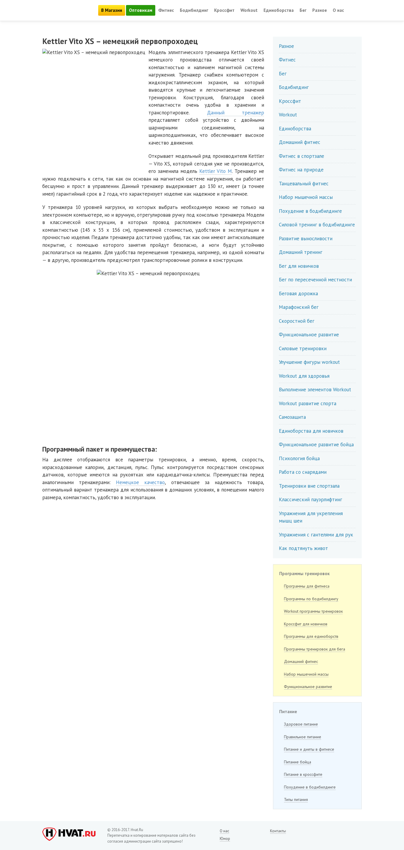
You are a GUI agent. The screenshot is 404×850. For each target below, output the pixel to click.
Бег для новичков (299, 266)
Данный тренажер (235, 112)
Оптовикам (140, 10)
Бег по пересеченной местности (315, 279)
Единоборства (279, 10)
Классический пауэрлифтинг (310, 499)
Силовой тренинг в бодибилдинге (317, 224)
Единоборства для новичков (311, 431)
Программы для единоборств (311, 636)
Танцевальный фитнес (304, 183)
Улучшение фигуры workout (309, 362)
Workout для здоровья (304, 376)
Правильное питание (302, 736)
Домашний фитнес (299, 142)
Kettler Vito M (215, 171)
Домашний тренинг (300, 252)
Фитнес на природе (301, 169)
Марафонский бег (299, 307)
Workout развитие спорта (307, 403)
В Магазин (111, 10)
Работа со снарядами (303, 472)
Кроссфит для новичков (305, 624)
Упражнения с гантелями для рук (316, 534)
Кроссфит (224, 10)
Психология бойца (299, 458)
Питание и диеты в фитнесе (309, 749)
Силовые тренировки (303, 348)
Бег (303, 10)
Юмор (225, 838)
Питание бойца (297, 762)
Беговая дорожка (298, 293)
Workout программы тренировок (313, 611)
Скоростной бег (296, 321)
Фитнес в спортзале (301, 156)
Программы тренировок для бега (314, 649)
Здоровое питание (301, 724)
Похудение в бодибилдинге (310, 211)
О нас (338, 10)
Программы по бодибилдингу (311, 598)
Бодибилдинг (194, 10)
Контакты (278, 830)
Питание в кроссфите (303, 774)
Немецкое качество (140, 482)
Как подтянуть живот (303, 548)
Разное (319, 10)
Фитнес (166, 10)
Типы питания (296, 799)
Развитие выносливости (305, 238)
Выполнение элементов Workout (315, 389)
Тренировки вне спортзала (309, 486)
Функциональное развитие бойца (316, 444)
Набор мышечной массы (306, 197)
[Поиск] (354, 10)
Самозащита (292, 417)
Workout (249, 10)
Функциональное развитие (309, 334)
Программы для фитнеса (306, 586)
